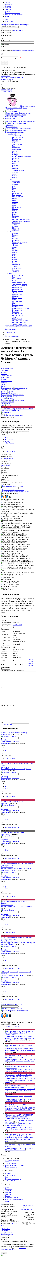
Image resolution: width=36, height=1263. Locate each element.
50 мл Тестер (9, 439)
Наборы (14, 212)
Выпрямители (17, 139)
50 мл (6, 438)
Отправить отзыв (6, 724)
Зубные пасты (17, 142)
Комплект (4, 391)
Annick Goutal (5, 465)
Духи (6, 1177)
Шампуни (15, 228)
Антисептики (16, 135)
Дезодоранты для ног (19, 282)
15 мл (6, 991)
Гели (13, 189)
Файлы (3, 403)
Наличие (4, 402)
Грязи (14, 280)
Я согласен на (19, 50)
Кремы (14, 198)
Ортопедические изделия (20, 308)
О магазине (8, 4)
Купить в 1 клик (18, 490)
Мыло (14, 254)
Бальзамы (15, 186)
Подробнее (4, 740)
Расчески (15, 167)
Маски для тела (17, 298)
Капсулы (15, 238)
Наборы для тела (17, 305)
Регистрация (9, 21)
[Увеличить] (18, 410)
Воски (14, 188)
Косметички (16, 148)
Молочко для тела (18, 301)
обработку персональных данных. (23, 50)
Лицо (10, 231)
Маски (14, 203)
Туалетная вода (10, 451)
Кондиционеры (17, 193)
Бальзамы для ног (18, 275)
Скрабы (14, 263)
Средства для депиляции (20, 320)
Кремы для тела (17, 291)
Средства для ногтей (19, 322)
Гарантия (8, 6)
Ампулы (15, 184)
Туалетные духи (10, 1180)
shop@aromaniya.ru (7, 79)
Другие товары (30, 660)
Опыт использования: (8, 670)
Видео (3, 405)
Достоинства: (19, 670)
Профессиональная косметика (14, 116)
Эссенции (15, 271)
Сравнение (15, 742)
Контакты (8, 9)
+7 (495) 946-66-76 (7, 30)
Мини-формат (17, 207)
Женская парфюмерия (27, 106)
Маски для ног (17, 294)
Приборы (15, 165)
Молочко (15, 209)
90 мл (6, 750)
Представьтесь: (6, 722)
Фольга (14, 175)
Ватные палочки (17, 137)
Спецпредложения (25, 113)
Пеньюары (15, 158)
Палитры (15, 155)
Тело (10, 273)
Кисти (14, 146)
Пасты (14, 214)
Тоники (14, 224)
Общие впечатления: (7, 705)
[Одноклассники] (4, 497)
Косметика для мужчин (20, 242)
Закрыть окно (5, 76)
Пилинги (15, 259)
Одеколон (8, 1173)
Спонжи (15, 168)
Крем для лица (17, 244)
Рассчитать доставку (22, 491)
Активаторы (16, 182)
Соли (14, 317)
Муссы (14, 210)
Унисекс (14, 111)
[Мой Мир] (7, 497)
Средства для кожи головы (21, 219)
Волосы (11, 179)
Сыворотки (16, 223)
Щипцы (14, 177)
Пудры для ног (17, 313)
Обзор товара (5, 389)
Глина (14, 191)
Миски (14, 151)
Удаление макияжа (18, 170)
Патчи (14, 257)
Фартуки (15, 172)
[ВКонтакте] (2, 497)
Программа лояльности (12, 13)
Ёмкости (15, 141)
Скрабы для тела (17, 315)
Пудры (14, 261)
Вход (6, 19)
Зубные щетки (17, 144)
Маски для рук (17, 296)
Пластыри (15, 312)
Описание (4, 393)
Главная (7, 2)
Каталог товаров (6, 90)
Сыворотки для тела (19, 324)
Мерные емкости (17, 149)
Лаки (14, 200)
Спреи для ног (17, 319)
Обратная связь (6, 1230)
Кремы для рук (17, 289)
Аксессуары (12, 134)
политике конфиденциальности (13, 1248)
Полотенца (15, 162)
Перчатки (15, 160)
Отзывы (7, 11)
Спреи (14, 217)
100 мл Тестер (9, 443)
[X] (10, 497)
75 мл (6, 788)
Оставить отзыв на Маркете (14, 14)
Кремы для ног (17, 287)
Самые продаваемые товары (10, 1026)
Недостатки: (5, 688)
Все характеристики (7, 458)
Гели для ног (16, 278)
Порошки (15, 163)
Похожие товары (6, 400)
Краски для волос (18, 196)
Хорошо (4, 1253)
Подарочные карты (11, 118)
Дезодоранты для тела (19, 284)
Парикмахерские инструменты (22, 156)
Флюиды (15, 226)
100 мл (7, 441)
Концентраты (16, 195)
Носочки (15, 153)
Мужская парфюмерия (12, 1160)
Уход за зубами (17, 268)
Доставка (8, 7)
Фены (14, 174)
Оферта (7, 16)
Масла (14, 205)
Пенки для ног (17, 310)
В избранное (5, 743)
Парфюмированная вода (13, 827)
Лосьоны (15, 202)
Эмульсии (15, 230)
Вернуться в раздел (7, 388)
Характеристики (6, 395)
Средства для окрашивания (21, 221)
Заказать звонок (18, 30)
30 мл (6, 886)
